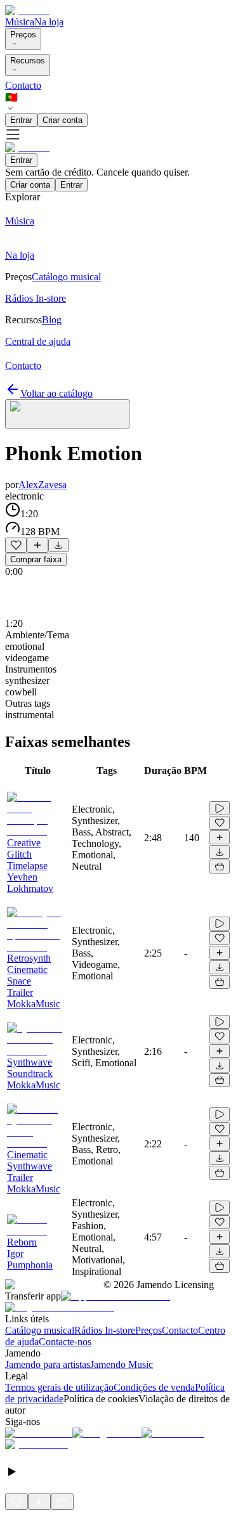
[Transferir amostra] (58, 545)
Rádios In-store (104, 1330)
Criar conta (63, 120)
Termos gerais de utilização (59, 1387)
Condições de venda (154, 1387)
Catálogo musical (39, 1330)
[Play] (67, 414)
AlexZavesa (42, 484)
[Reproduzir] (219, 808)
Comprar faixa (36, 559)
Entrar (21, 120)
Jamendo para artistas (47, 1364)
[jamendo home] (27, 10)
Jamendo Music (121, 1364)
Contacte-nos (65, 1341)
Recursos (27, 60)
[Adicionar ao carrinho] (219, 867)
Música (19, 21)
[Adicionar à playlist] (37, 545)
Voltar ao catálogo (56, 393)
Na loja (48, 21)
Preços (23, 34)
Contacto (23, 85)
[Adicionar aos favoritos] (16, 545)
